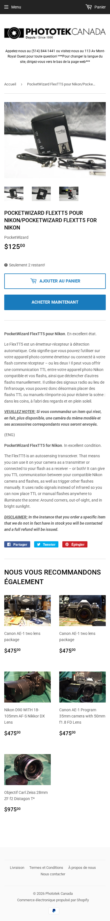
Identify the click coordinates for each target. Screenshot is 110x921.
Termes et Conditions (46, 867)
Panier (100, 7)
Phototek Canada (59, 893)
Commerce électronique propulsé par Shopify (53, 900)
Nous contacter (53, 874)
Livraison (17, 867)
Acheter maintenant (55, 302)
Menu (16, 7)
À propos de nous (82, 867)
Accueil (10, 84)
